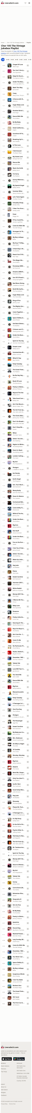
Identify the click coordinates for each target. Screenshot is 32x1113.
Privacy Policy (4, 1104)
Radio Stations (5, 1066)
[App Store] (7, 1059)
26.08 (7, 59)
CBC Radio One (21, 1070)
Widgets (3, 1092)
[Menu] (29, 3)
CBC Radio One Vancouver (21, 1067)
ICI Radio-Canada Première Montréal (22, 1077)
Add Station (4, 1089)
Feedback (3, 1095)
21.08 (29, 59)
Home (2, 42)
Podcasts (3, 1069)
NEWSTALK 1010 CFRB (23, 1073)
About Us (3, 1087)
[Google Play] (19, 1059)
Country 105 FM (21, 1081)
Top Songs (4, 1071)
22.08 (25, 59)
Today (3, 59)
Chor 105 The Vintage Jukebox (15, 42)
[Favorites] (25, 3)
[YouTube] (28, 65)
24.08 (16, 59)
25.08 (12, 59)
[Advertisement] (16, 24)
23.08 (20, 59)
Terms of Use (12, 1104)
